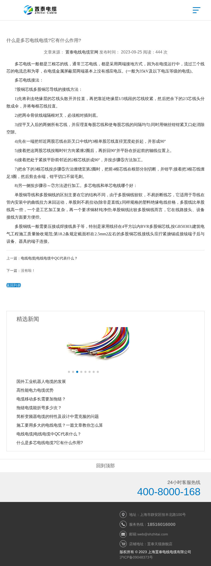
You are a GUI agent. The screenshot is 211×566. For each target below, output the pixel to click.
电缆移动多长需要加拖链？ (41, 399)
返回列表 (13, 285)
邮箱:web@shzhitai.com (148, 534)
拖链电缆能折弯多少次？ (39, 408)
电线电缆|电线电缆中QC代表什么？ (49, 258)
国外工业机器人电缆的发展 (41, 381)
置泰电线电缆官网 (81, 52)
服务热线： (152, 524)
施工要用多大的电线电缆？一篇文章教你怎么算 (59, 425)
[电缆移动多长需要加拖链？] (105, 346)
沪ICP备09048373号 (136, 557)
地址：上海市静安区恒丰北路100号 (157, 515)
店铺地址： (150, 544)
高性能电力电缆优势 (35, 390)
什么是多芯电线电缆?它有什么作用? (49, 443)
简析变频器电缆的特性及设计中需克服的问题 (57, 416)
